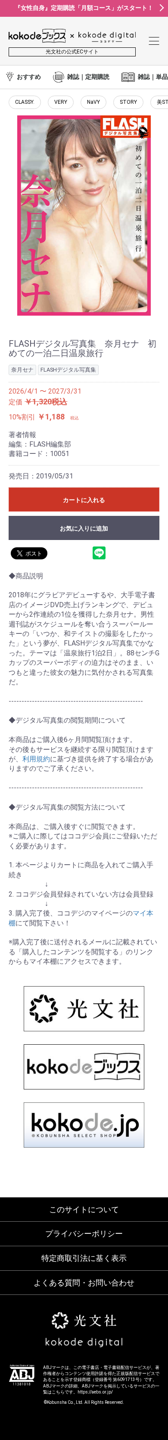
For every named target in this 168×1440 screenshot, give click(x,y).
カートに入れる (84, 500)
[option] (84, 215)
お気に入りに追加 (84, 528)
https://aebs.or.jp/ (95, 1392)
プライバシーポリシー (84, 1233)
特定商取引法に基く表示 (84, 1258)
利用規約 (36, 759)
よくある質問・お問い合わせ (84, 1282)
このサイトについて (84, 1209)
